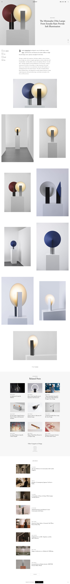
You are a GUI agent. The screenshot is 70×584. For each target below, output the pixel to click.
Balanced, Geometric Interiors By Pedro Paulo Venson (52, 435)
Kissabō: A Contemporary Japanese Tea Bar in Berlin (42, 483)
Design (51, 17)
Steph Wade (3, 60)
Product (53, 17)
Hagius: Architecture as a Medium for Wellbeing (42, 551)
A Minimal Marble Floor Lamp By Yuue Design (52, 416)
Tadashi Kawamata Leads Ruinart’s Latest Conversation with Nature (41, 510)
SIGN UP (39, 582)
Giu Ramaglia (3, 57)
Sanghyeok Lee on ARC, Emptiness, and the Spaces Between (41, 537)
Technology (35, 451)
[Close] (68, 582)
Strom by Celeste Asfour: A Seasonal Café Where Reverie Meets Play (43, 524)
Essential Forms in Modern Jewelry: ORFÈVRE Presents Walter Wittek (42, 564)
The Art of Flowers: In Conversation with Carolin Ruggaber (43, 469)
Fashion (35, 446)
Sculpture (34, 467)
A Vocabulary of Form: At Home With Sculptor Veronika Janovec (42, 496)
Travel (32, 480)
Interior (35, 448)
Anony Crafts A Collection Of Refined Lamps (34, 416)
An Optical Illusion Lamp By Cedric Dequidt (16, 435)
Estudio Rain (3, 50)
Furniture (49, 433)
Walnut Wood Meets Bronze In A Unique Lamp (35, 435)
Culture (35, 549)
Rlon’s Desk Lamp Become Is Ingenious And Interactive (34, 397)
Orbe (23, 52)
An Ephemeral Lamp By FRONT (15, 397)
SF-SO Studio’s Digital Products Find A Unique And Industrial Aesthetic (17, 417)
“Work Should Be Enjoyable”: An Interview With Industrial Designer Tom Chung (52, 398)
